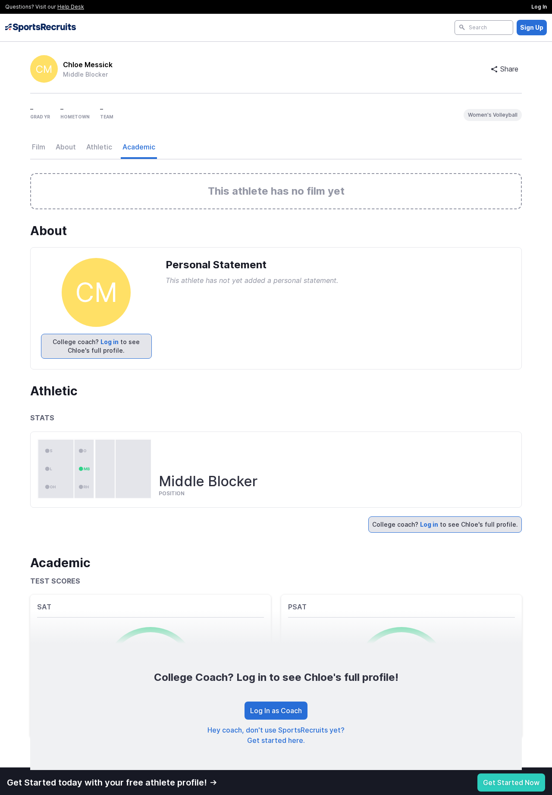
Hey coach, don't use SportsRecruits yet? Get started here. (276, 735)
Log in (109, 341)
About (66, 147)
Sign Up (531, 27)
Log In (539, 6)
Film (38, 147)
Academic (138, 147)
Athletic (99, 147)
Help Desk (70, 6)
